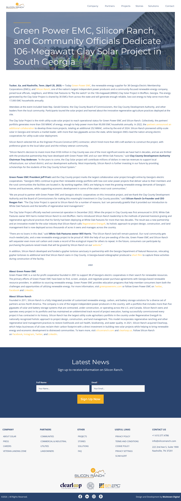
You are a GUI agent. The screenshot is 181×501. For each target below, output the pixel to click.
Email (95, 382)
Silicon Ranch (43, 89)
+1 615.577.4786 (160, 435)
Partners (110, 6)
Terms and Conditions (127, 441)
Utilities (45, 446)
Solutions (153, 6)
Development (153, 496)
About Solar (9, 436)
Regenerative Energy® (93, 223)
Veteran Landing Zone (14, 451)
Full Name (42, 382)
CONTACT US (159, 429)
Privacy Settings (124, 451)
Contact (169, 6)
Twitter (158, 286)
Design (139, 496)
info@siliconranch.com (164, 441)
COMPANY (8, 429)
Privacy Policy (122, 436)
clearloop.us (125, 330)
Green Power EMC (81, 85)
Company (92, 6)
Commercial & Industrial (53, 441)
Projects (126, 6)
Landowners (47, 451)
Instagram (28, 334)
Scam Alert (121, 456)
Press (6, 441)
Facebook (14, 290)
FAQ (80, 451)
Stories (139, 6)
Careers (7, 446)
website (97, 245)
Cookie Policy (122, 446)
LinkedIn (28, 290)
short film (137, 255)
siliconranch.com (105, 330)
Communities (47, 436)
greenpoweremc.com (111, 286)
